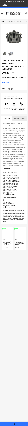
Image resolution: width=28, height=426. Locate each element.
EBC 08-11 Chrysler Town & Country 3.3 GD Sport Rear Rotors (20, 242)
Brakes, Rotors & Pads (15, 98)
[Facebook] (9, 89)
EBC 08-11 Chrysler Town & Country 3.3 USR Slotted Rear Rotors (8, 242)
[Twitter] (12, 89)
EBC (4, 239)
